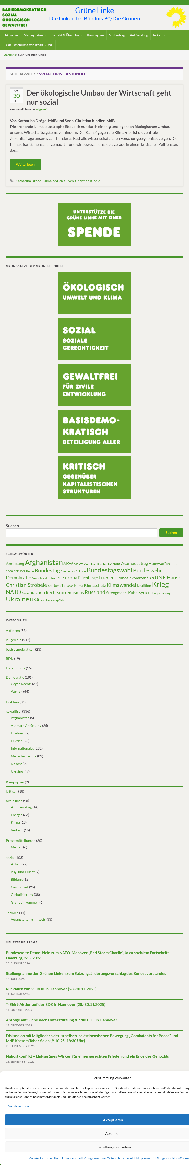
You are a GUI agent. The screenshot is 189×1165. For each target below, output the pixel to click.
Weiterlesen (25, 164)
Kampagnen (95, 35)
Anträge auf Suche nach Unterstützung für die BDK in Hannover (61, 1020)
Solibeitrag (117, 35)
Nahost (16, 764)
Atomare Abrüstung (26, 725)
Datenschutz (15, 668)
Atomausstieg (134, 563)
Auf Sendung (139, 35)
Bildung (17, 879)
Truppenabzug (160, 593)
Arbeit (16, 864)
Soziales (59, 181)
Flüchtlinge (88, 577)
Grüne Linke (94, 10)
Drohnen (18, 733)
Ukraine (17, 599)
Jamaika (59, 586)
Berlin (30, 571)
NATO (13, 591)
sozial (10, 858)
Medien (16, 847)
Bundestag (47, 570)
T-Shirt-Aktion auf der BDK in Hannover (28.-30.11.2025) (55, 1004)
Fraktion (12, 702)
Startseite (10, 54)
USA (35, 599)
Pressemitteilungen (20, 840)
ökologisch (14, 801)
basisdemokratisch (20, 649)
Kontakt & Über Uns (65, 35)
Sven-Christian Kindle (83, 181)
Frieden (107, 577)
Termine (12, 913)
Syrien (144, 592)
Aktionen (13, 630)
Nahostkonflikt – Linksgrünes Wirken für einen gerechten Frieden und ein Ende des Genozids (87, 1056)
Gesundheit (19, 887)
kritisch (11, 791)
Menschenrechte (23, 756)
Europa (69, 577)
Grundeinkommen (130, 578)
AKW (68, 563)
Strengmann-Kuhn (122, 592)
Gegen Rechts (21, 684)
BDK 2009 (19, 571)
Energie (16, 815)
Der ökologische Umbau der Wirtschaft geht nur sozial (99, 97)
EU (60, 578)
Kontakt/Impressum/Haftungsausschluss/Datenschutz (89, 1158)
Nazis (25, 593)
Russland (95, 592)
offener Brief (37, 593)
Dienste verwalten (19, 1106)
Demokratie (18, 577)
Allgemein (42, 109)
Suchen (12, 525)
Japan (69, 585)
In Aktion (159, 35)
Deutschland (39, 578)
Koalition (144, 585)
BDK (9, 658)
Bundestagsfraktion (73, 571)
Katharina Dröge (28, 181)
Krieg (160, 584)
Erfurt (52, 578)
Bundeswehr (147, 570)
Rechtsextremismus (65, 592)
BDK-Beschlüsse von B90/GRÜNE (29, 45)
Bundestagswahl (109, 570)
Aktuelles (11, 35)
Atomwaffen (159, 563)
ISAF (50, 585)
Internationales (22, 748)
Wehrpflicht (57, 600)
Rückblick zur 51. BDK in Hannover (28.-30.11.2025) (51, 988)
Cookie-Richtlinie (40, 1158)
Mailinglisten (34, 35)
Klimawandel (121, 585)
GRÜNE (156, 577)
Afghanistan (44, 562)
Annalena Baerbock (97, 563)
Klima (47, 181)
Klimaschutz (95, 585)
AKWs (78, 564)
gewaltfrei (13, 711)
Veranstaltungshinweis (28, 919)
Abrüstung (15, 563)
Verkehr (17, 830)
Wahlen (45, 600)
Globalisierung (22, 894)
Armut (115, 564)
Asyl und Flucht (23, 872)
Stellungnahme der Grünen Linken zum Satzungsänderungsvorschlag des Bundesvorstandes (86, 973)
